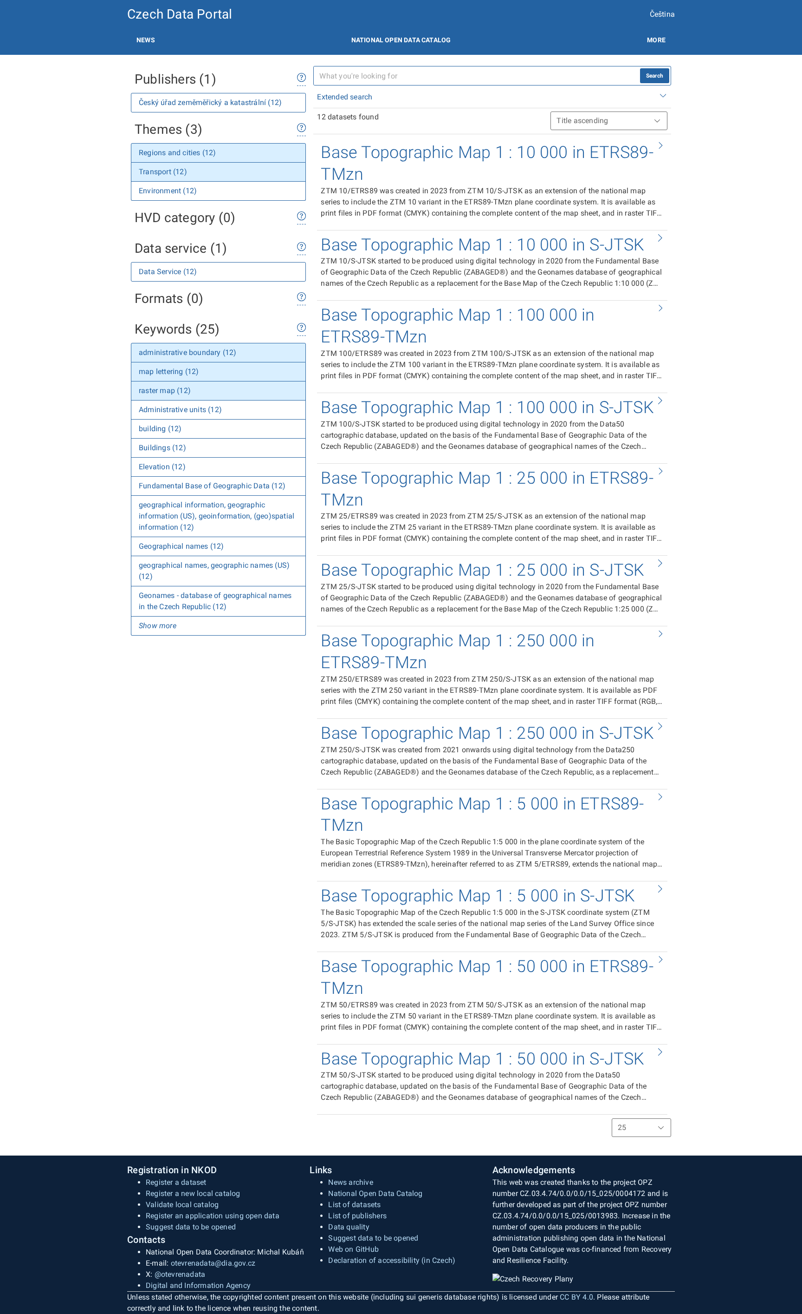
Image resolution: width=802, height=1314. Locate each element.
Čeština (662, 14)
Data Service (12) (168, 271)
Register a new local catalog (193, 1193)
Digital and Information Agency (198, 1285)
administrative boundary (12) (188, 352)
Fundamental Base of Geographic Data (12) (212, 485)
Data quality (348, 1226)
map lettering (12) (169, 371)
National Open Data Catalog (375, 1193)
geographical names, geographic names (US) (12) (214, 571)
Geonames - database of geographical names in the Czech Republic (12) (215, 601)
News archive (350, 1182)
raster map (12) (165, 390)
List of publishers (357, 1215)
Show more (157, 625)
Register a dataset (176, 1182)
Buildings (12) (162, 447)
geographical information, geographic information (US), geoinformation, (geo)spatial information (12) (216, 516)
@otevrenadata (180, 1274)
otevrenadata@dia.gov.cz (213, 1263)
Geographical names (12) (181, 546)
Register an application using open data (212, 1215)
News (145, 40)
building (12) (160, 428)
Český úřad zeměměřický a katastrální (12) (210, 102)
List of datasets (354, 1204)
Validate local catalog (182, 1204)
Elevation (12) (162, 466)
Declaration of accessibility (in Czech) (391, 1260)
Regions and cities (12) (177, 152)
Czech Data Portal (179, 14)
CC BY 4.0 (576, 1297)
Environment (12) (168, 190)
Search (654, 75)
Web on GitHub (353, 1249)
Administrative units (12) (180, 409)
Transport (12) (163, 171)
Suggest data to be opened (191, 1226)
